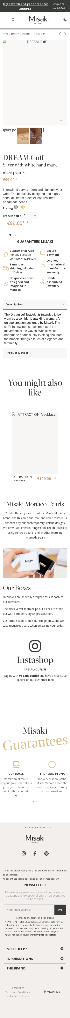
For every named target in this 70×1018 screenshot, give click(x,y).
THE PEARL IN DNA (52, 774)
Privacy (44, 827)
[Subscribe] (60, 910)
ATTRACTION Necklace (22, 478)
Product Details (17, 353)
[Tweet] (10, 235)
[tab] (35, 305)
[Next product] (65, 33)
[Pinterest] (15, 235)
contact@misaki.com (23, 258)
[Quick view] (55, 418)
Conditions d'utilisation (17, 996)
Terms (49, 827)
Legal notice (17, 988)
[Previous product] (60, 33)
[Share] (5, 235)
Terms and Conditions (17, 992)
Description (14, 304)
